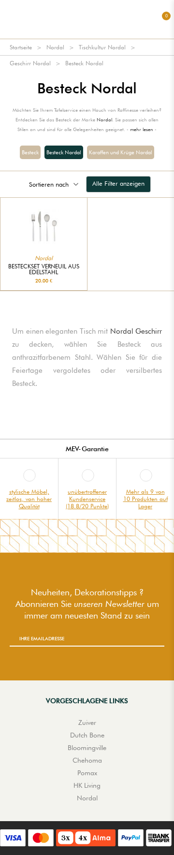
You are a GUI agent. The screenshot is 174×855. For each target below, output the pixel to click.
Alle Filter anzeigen (118, 183)
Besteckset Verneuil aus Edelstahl (43, 269)
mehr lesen (141, 129)
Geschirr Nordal (30, 63)
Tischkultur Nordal (102, 47)
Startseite (21, 47)
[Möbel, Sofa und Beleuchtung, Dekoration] (87, 19)
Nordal (55, 47)
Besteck (30, 152)
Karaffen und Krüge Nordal (120, 152)
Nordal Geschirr (136, 331)
